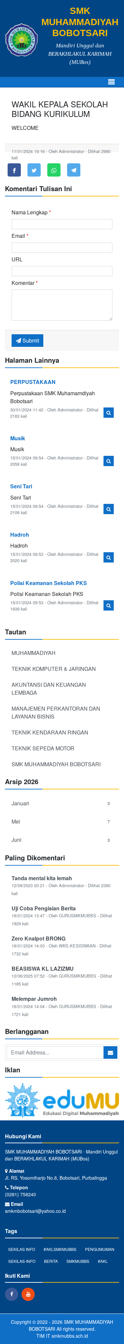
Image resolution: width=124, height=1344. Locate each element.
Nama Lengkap (31, 212)
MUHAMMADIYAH (34, 653)
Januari (61, 803)
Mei (61, 821)
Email (20, 236)
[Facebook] (13, 1294)
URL (17, 259)
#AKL (103, 1261)
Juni (61, 839)
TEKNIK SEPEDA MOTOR (43, 748)
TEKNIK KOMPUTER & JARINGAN (54, 668)
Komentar (25, 283)
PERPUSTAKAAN (33, 382)
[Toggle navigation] (111, 82)
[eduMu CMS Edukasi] (62, 1101)
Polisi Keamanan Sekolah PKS (48, 583)
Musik (17, 438)
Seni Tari (21, 486)
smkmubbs (77, 1261)
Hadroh (19, 534)
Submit (30, 340)
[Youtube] (29, 1294)
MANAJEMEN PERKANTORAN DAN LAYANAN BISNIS (56, 712)
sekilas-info (21, 1261)
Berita (51, 1261)
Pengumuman (99, 1249)
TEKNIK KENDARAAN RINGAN (50, 732)
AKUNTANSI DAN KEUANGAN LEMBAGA (49, 688)
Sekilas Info (21, 1249)
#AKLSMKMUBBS (60, 1249)
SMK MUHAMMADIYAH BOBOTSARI (56, 764)
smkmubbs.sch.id (70, 1335)
